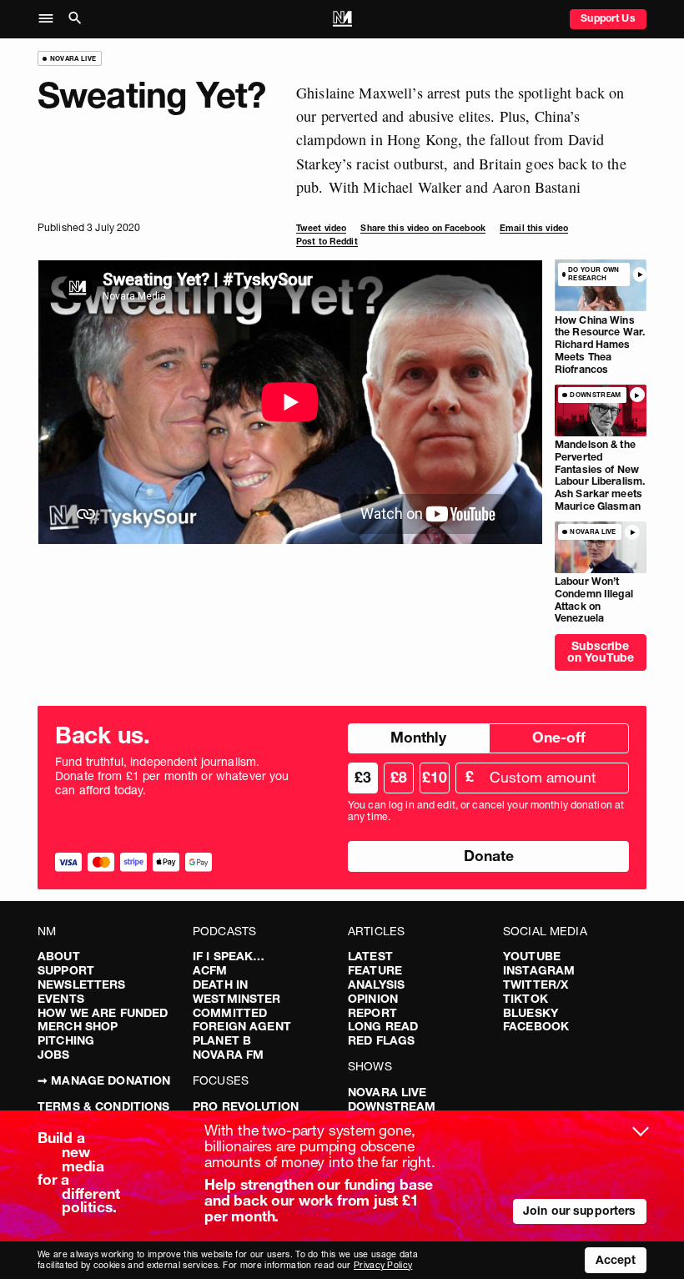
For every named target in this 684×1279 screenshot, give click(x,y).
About (59, 956)
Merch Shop (78, 1026)
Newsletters (82, 984)
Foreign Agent (242, 1026)
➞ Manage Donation (104, 1080)
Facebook (536, 1026)
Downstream (391, 1106)
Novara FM (228, 1054)
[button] (50, 19)
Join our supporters (579, 1210)
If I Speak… (229, 956)
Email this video (534, 228)
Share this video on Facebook (422, 228)
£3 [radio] (363, 777)
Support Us (608, 18)
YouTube (532, 956)
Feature (375, 970)
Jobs (54, 1054)
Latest (370, 956)
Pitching (66, 1040)
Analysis (376, 984)
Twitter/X (535, 984)
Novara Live (387, 1092)
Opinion (373, 998)
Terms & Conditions (104, 1106)
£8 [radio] (398, 777)
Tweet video (321, 228)
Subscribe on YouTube (600, 651)
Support (66, 970)
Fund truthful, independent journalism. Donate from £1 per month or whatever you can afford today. (172, 776)
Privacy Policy (383, 1265)
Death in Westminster (237, 991)
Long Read (383, 1026)
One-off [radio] (559, 737)
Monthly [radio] (418, 737)
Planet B (222, 1040)
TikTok (525, 998)
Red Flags (381, 1040)
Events (61, 998)
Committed (230, 1012)
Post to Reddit (327, 241)
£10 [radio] (434, 777)
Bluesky (530, 1012)
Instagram (539, 970)
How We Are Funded (103, 1012)
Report (372, 1012)
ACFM (210, 970)
